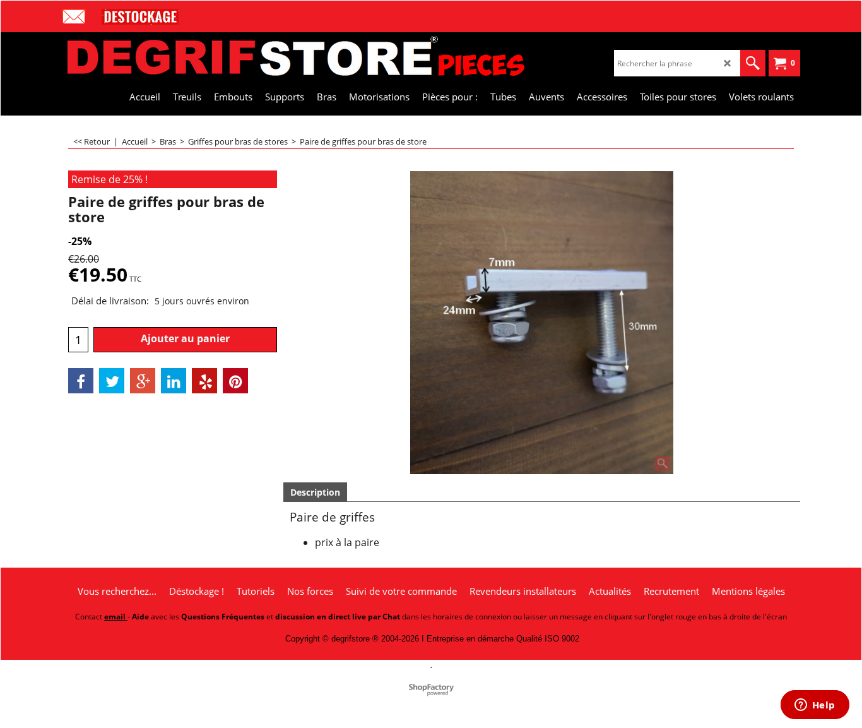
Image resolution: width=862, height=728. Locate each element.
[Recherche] (752, 63)
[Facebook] (80, 380)
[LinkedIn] (173, 380)
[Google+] (142, 380)
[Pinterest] (235, 380)
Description (315, 492)
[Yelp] (204, 380)
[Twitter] (111, 380)
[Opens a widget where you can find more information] (814, 706)
